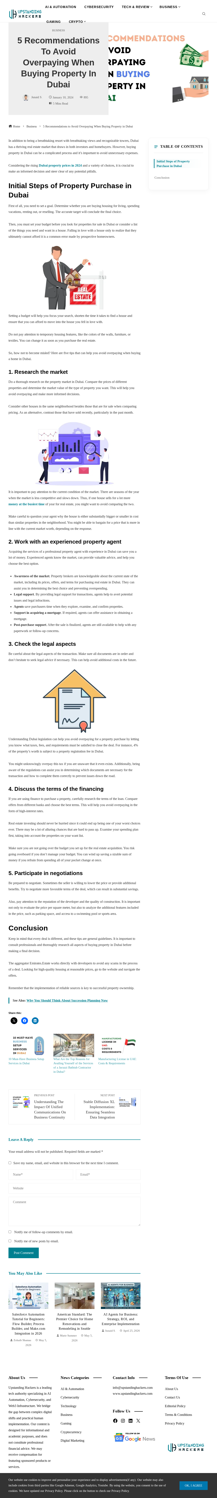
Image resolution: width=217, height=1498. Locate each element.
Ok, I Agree (193, 1485)
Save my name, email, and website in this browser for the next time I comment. (66, 1163)
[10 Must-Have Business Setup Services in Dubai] (28, 1045)
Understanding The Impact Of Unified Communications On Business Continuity (50, 1107)
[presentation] (12, 1315)
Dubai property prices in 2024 (60, 165)
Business (58, 30)
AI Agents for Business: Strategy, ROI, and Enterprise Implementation (74, 1319)
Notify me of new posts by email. (36, 1241)
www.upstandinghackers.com (132, 1393)
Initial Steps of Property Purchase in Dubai (173, 163)
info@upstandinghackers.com (133, 1387)
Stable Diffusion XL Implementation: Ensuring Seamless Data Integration (99, 1107)
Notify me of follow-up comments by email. (43, 1232)
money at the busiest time (26, 504)
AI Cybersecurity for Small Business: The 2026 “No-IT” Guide (120, 1319)
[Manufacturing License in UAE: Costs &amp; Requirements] (118, 1045)
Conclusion (162, 177)
